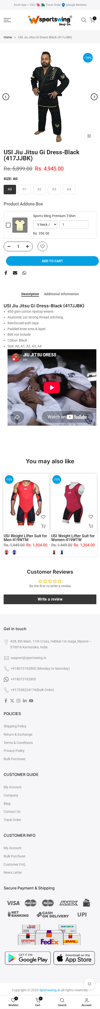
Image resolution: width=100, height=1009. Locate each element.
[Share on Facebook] (6, 273)
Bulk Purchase (14, 759)
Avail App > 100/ (25, 5)
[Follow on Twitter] (12, 701)
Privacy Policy (14, 751)
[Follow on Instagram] (18, 701)
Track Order (53, 5)
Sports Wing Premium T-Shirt (54, 216)
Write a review (50, 599)
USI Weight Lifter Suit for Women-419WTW (73, 537)
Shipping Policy (15, 726)
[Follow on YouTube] (31, 701)
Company (11, 795)
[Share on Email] (15, 273)
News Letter (13, 872)
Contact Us (12, 812)
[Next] (94, 96)
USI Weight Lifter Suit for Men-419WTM (25, 537)
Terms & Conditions (18, 743)
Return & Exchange (18, 734)
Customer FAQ (14, 864)
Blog (7, 804)
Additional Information (61, 294)
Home (8, 37)
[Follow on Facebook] (6, 701)
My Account (13, 787)
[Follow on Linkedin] (25, 701)
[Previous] (5, 96)
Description (30, 294)
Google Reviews (76, 5)
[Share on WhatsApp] (24, 273)
